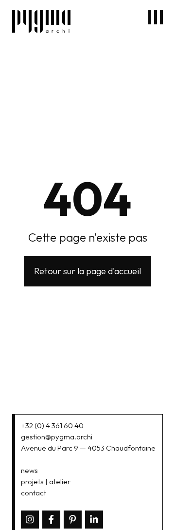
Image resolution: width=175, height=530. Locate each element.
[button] (155, 17)
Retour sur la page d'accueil (87, 271)
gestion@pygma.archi (56, 436)
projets (32, 481)
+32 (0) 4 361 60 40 (52, 425)
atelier (59, 481)
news (29, 470)
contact (33, 492)
